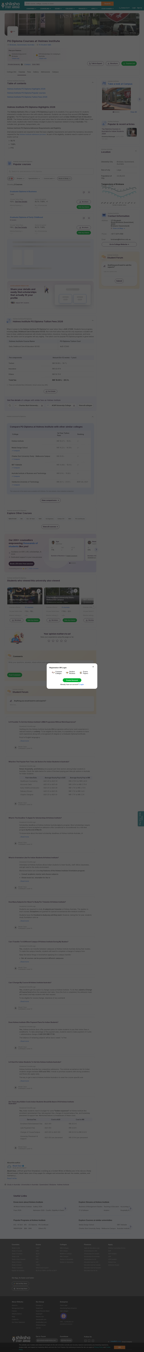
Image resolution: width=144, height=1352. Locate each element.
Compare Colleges (58, 672)
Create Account (72, 680)
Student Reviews (72, 672)
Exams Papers (85, 672)
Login (81, 684)
